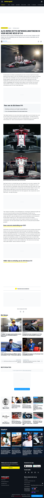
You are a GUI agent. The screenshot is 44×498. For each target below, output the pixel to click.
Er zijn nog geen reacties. (22, 370)
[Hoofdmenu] (2, 2)
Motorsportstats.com (5, 485)
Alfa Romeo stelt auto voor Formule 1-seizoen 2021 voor (16, 109)
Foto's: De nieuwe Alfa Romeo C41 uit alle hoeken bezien (16, 111)
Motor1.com (3, 479)
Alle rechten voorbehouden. (27, 496)
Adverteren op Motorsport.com (29, 480)
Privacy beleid (29, 494)
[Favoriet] (38, 41)
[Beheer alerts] (23, 311)
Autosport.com (4, 483)
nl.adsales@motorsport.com (29, 486)
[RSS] (38, 472)
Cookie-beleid (23, 494)
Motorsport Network (18, 496)
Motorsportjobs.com (5, 481)
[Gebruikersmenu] (42, 1)
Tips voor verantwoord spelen (29, 482)
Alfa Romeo (9, 82)
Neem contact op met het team (29, 484)
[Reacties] (41, 41)
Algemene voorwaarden (16, 494)
